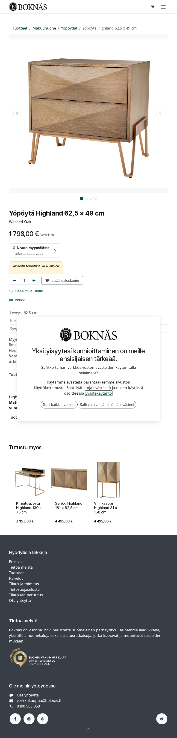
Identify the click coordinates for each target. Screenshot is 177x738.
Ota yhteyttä (20, 600)
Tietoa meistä (21, 567)
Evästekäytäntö (98, 393)
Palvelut (16, 578)
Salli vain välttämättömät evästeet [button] (107, 404)
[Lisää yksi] (34, 280)
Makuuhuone (44, 28)
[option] (88, 495)
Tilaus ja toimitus (24, 584)
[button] (17, 113)
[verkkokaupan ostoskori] (152, 6)
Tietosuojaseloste (25, 589)
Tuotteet (20, 28)
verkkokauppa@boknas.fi (39, 700)
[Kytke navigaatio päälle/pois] (163, 7)
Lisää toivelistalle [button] (29, 291)
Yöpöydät (69, 28)
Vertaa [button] (20, 299)
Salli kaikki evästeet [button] (59, 404)
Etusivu (15, 561)
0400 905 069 (28, 706)
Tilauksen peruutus (26, 595)
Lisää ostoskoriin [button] (64, 280)
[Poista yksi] (14, 280)
